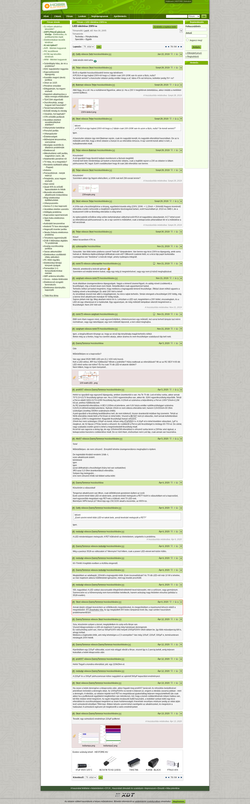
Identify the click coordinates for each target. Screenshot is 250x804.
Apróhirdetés (120, 16)
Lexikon (82, 16)
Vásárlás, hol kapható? (54, 114)
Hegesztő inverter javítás (55, 229)
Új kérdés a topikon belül (165, 27)
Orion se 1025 (50, 83)
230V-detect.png (88, 112)
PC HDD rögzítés (52, 260)
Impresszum (150, 788)
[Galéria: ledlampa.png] (88, 743)
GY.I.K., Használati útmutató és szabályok (124, 788)
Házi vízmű (49, 184)
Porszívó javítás (51, 130)
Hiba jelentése (173, 788)
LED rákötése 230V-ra (84, 26)
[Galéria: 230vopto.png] (88, 192)
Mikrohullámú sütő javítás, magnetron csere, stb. (56, 154)
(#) (73, 54)
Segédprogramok (99, 16)
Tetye (78, 67)
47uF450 (128, 421)
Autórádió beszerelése (54, 223)
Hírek (46, 16)
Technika (79, 36)
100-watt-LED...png (89, 383)
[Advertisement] (197, 116)
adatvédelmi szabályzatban (147, 801)
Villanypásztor (50, 134)
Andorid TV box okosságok (56, 226)
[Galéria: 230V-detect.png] (88, 109)
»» (101, 777)
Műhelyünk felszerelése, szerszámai (55, 140)
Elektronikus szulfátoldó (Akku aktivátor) (55, 255)
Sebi (91, 54)
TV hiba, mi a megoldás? (55, 162)
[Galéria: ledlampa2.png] (110, 743)
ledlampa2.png (110, 746)
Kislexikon (187, 1)
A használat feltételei (80, 788)
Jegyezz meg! (195, 40)
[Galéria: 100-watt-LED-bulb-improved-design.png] (88, 380)
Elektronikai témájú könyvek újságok (53, 264)
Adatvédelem (97, 788)
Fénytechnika (92, 36)
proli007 (80, 389)
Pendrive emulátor (52, 86)
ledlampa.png (88, 746)
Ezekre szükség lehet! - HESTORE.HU (90, 752)
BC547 (134, 416)
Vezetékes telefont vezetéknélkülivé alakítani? (52, 122)
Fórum (69, 16)
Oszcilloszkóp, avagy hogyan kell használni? (55, 103)
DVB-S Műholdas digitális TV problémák (56, 242)
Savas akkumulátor (53, 251)
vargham (80, 278)
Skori (91, 67)
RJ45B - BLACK (153, 770)
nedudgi (80, 531)
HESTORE (179, 1)
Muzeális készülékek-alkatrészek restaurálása (56, 193)
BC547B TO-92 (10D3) (110, 770)
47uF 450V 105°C (84, 770)
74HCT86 (133, 770)
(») (110, 54)
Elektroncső (49, 150)
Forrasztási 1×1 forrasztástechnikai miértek (53, 270)
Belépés (196, 47)
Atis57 (79, 439)
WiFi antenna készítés (54, 276)
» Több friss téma (50, 295)
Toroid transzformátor (54, 108)
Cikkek (57, 16)
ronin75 (79, 263)
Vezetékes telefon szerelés (56, 209)
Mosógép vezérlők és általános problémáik (54, 146)
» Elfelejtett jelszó (194, 53)
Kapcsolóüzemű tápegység (51, 73)
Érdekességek (50, 136)
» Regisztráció (192, 56)
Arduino (47, 170)
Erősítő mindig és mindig (55, 111)
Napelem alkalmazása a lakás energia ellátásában (56, 95)
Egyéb (89, 39)
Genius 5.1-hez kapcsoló (55, 206)
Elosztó (161, 788)
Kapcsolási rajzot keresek (56, 215)
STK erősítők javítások (54, 117)
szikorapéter (81, 246)
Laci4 (86, 30)
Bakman (80, 85)
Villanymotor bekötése (54, 128)
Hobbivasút (170, 1)
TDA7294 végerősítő (53, 99)
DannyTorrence (83, 343)
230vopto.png (88, 194)
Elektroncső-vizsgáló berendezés (53, 283)
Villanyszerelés (51, 203)
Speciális (79, 39)
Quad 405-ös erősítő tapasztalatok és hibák (54, 188)
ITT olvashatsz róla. (95, 610)
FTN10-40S (172, 770)
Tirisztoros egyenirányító (55, 238)
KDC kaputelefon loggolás (56, 69)
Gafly (78, 54)
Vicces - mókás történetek (56, 279)
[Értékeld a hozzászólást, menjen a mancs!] (172, 54)
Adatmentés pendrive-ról (55, 159)
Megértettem (178, 801)
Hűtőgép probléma (52, 212)
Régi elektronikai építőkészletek (52, 199)
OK (204, 16)
